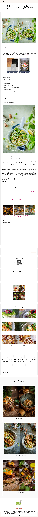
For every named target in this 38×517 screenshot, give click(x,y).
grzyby (33, 357)
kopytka (30, 359)
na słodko (31, 361)
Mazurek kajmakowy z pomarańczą (19, 345)
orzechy (10, 363)
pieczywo (24, 363)
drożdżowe (14, 357)
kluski (26, 359)
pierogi (31, 363)
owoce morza (19, 363)
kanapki (15, 359)
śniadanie (7, 372)
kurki (11, 361)
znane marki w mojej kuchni (21, 370)
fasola (26, 357)
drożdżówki (19, 357)
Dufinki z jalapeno (8, 215)
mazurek (19, 361)
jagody (8, 359)
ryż (15, 194)
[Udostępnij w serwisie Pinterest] (35, 191)
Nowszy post (15, 199)
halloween (4, 359)
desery (9, 357)
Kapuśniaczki (19, 418)
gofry (30, 357)
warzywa (24, 194)
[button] (7, 1)
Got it (21, 515)
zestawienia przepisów (6, 370)
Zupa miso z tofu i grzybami (19, 455)
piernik (28, 363)
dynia (23, 357)
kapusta (19, 359)
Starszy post (22, 199)
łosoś (3, 372)
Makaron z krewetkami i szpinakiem (19, 332)
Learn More (17, 515)
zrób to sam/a (29, 370)
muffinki (26, 361)
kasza (23, 359)
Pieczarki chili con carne (19, 492)
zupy (34, 370)
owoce (14, 363)
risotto (12, 194)
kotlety (33, 359)
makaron (15, 361)
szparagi (19, 194)
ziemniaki (13, 370)
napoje (3, 363)
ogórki (7, 363)
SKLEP (26, 54)
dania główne (6, 194)
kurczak (7, 361)
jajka (12, 359)
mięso (23, 361)
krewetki (3, 361)
